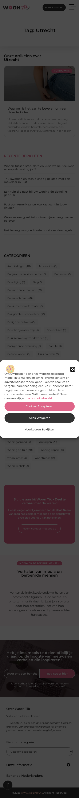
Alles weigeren (39, 418)
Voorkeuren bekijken (39, 429)
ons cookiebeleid (40, 398)
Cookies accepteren (40, 406)
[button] (72, 369)
